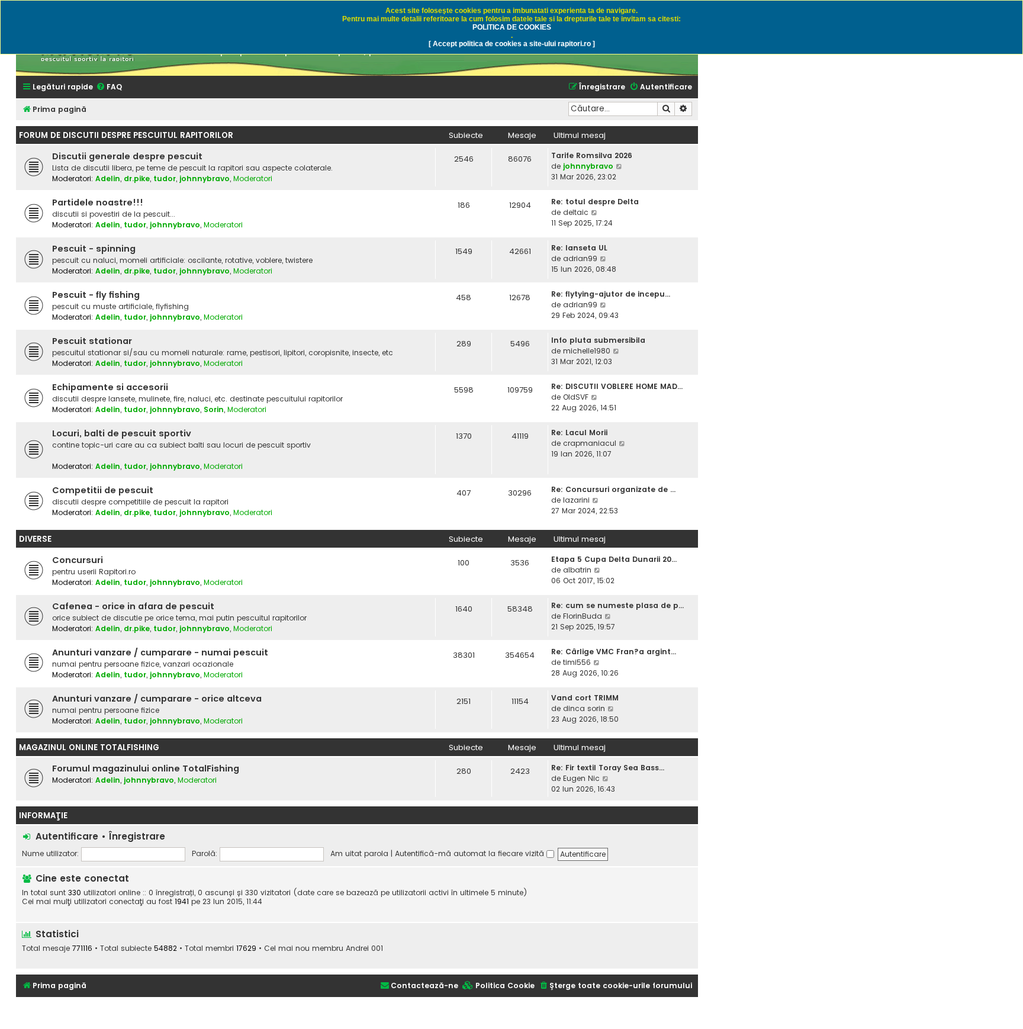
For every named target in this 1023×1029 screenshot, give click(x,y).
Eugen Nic (581, 778)
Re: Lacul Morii (579, 432)
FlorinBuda (582, 616)
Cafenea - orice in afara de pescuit (133, 606)
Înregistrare (137, 836)
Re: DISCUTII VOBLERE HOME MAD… (617, 386)
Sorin (214, 409)
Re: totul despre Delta (595, 202)
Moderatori (252, 178)
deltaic (575, 212)
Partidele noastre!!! (97, 202)
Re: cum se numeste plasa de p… (617, 605)
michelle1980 (586, 351)
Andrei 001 (364, 948)
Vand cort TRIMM (585, 698)
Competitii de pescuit (102, 490)
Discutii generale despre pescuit (127, 156)
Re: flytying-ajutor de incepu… (610, 294)
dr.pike (137, 178)
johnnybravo (204, 178)
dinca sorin (584, 708)
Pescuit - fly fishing (96, 295)
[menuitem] (109, 87)
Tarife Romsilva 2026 (591, 155)
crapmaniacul (589, 443)
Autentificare (67, 836)
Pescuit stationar (92, 341)
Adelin (107, 178)
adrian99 (580, 258)
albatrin (577, 570)
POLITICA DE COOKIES (511, 27)
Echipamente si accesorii (110, 387)
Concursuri (77, 560)
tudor (164, 178)
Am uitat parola (359, 853)
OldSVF (575, 397)
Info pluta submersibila (598, 340)
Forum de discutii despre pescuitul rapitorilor (126, 135)
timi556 (577, 662)
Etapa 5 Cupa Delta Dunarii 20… (614, 559)
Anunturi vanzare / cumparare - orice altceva (157, 699)
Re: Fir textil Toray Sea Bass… (607, 768)
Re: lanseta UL (579, 248)
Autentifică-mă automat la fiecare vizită (470, 853)
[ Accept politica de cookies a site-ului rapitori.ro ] (512, 44)
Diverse (35, 539)
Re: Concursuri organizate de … (613, 489)
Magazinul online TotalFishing (89, 747)
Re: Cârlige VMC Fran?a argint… (613, 652)
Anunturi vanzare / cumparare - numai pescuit (160, 652)
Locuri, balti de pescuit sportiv (121, 433)
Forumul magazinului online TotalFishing (145, 768)
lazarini (576, 500)
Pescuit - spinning (94, 249)
